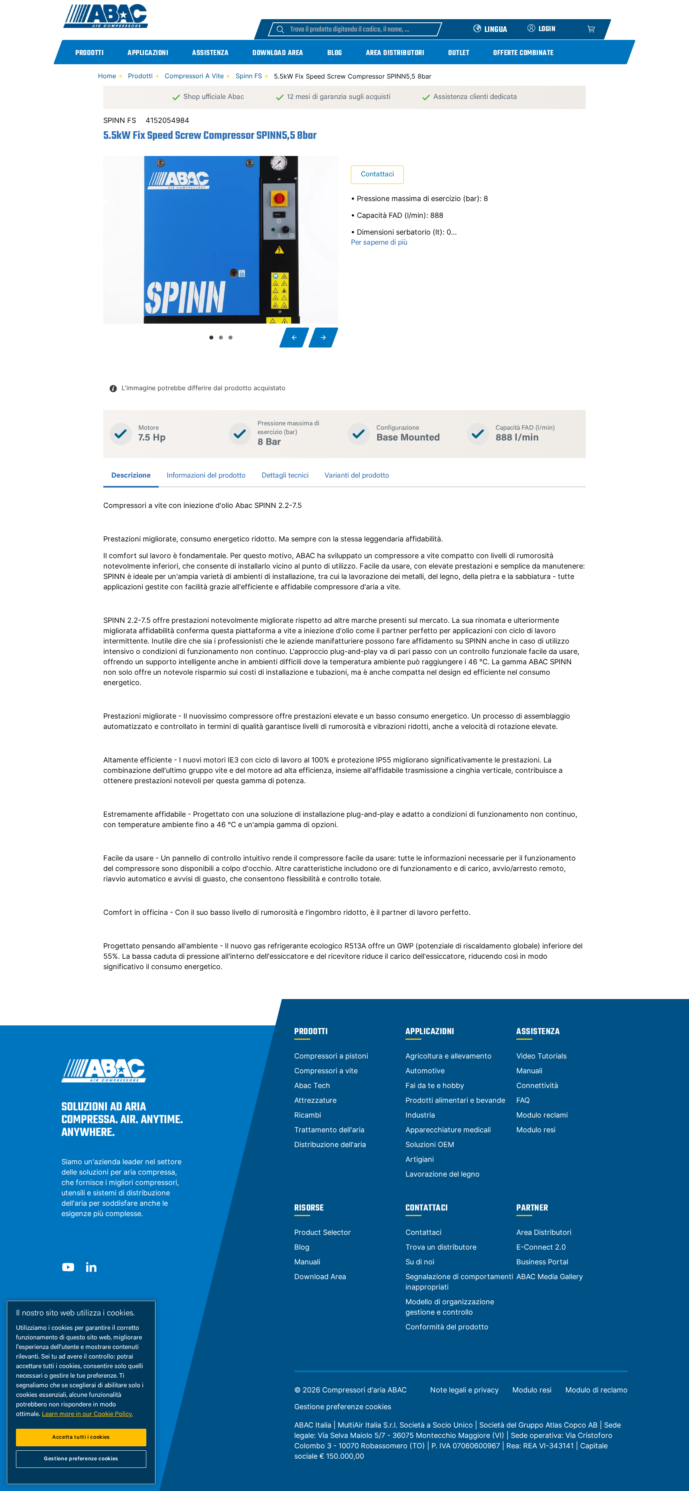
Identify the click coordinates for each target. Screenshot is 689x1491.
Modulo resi (531, 1390)
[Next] (323, 338)
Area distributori (395, 53)
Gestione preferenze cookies (342, 1406)
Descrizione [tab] (131, 476)
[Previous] (294, 338)
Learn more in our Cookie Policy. (87, 1414)
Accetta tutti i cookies (81, 1437)
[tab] (211, 338)
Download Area (277, 53)
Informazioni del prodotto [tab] (206, 476)
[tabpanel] (344, 736)
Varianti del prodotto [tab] (357, 476)
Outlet (458, 53)
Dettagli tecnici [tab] (285, 476)
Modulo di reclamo (596, 1390)
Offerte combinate (523, 53)
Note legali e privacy (464, 1390)
